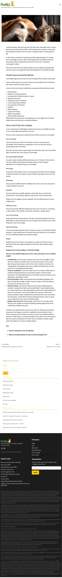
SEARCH (5, 365)
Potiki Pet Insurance (11, 361)
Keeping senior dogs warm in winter (13, 423)
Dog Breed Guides (8, 392)
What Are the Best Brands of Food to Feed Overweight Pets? (28, 335)
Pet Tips (5, 404)
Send (35, 472)
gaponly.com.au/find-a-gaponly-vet (28, 543)
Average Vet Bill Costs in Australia (13, 420)
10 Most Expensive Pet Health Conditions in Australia (18, 412)
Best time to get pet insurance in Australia (15, 416)
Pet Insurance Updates (9, 400)
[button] (60, 4)
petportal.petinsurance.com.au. (33, 517)
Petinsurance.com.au (6, 561)
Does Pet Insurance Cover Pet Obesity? (21, 331)
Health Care (6, 396)
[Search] (5, 373)
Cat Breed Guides (8, 385)
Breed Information (8, 381)
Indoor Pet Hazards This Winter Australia (15, 427)
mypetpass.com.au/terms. (23, 512)
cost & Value (6, 389)
